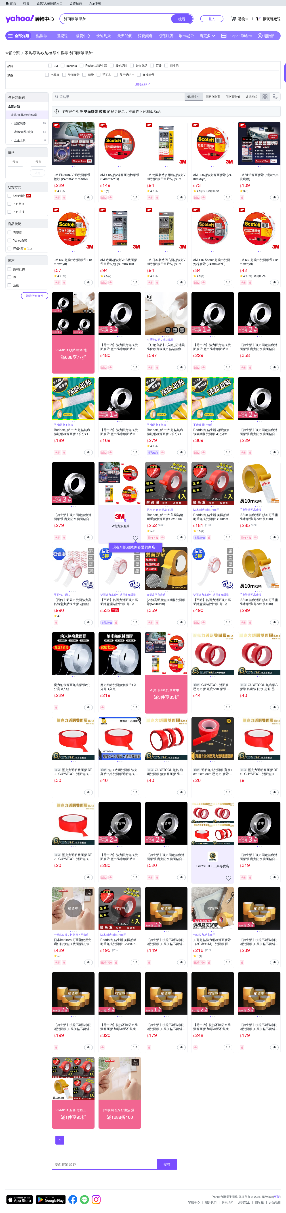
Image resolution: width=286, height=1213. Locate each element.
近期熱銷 (251, 96)
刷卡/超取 (186, 35)
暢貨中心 (83, 35)
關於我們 (211, 1202)
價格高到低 (233, 96)
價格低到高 (213, 96)
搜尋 (167, 1164)
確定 (37, 173)
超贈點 (269, 35)
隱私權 (259, 1202)
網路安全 (244, 1202)
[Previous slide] (55, 143)
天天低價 (124, 35)
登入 (211, 18)
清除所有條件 (34, 295)
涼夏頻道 (145, 35)
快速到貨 (104, 35)
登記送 (62, 35)
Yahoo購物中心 (29, 18)
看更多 (205, 35)
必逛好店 (166, 35)
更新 (277, 1196)
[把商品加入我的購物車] (88, 197)
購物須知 (227, 1202)
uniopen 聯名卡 (239, 35)
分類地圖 (275, 1202)
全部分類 (14, 106)
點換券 (41, 35)
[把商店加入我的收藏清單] (135, 538)
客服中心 (194, 1202)
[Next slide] (92, 143)
